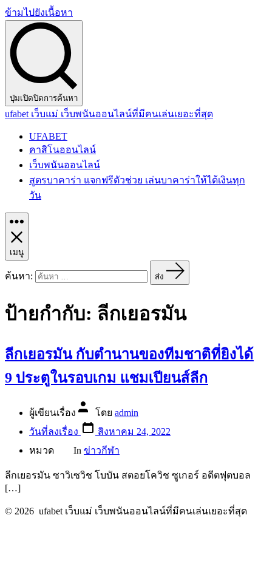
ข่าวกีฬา (102, 450)
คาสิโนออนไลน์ (62, 150)
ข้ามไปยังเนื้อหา (39, 12)
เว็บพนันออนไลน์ (64, 165)
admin (126, 412)
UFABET (48, 136)
